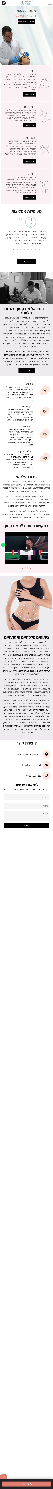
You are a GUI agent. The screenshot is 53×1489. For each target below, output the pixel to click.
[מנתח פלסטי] (26, 4)
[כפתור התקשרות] (4, 3)
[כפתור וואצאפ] (3, 545)
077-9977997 (31, 775)
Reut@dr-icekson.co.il (31, 765)
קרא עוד (26, 370)
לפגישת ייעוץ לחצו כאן (26, 21)
